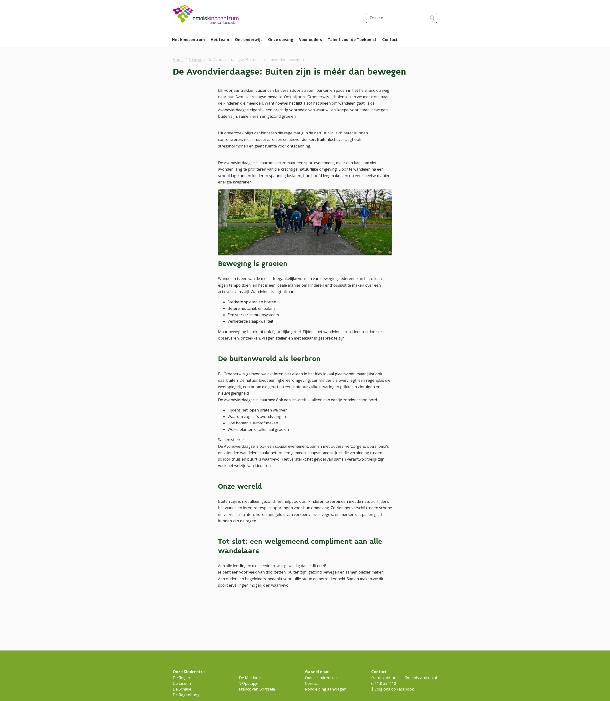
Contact (390, 39)
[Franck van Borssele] (220, 14)
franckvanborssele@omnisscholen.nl (404, 677)
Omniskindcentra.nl (322, 677)
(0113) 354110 (383, 683)
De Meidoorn (251, 677)
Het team (220, 39)
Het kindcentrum (188, 39)
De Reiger (181, 677)
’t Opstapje (248, 683)
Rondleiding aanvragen (325, 689)
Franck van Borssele (257, 689)
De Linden (182, 683)
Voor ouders (310, 39)
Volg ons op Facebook (393, 689)
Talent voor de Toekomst (352, 39)
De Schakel (182, 689)
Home (178, 59)
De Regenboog (186, 694)
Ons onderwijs (248, 39)
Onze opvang (280, 39)
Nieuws (195, 59)
